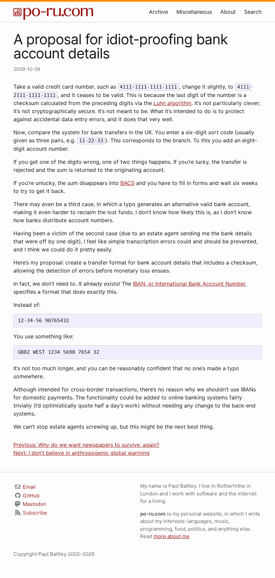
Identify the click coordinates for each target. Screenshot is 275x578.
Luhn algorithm (172, 103)
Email (28, 487)
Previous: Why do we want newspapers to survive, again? (86, 444)
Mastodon (33, 504)
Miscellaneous (194, 11)
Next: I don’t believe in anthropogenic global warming (81, 452)
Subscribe (34, 513)
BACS (127, 183)
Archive (158, 11)
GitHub (30, 495)
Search (253, 11)
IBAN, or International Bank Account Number (189, 283)
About (228, 11)
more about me (171, 536)
